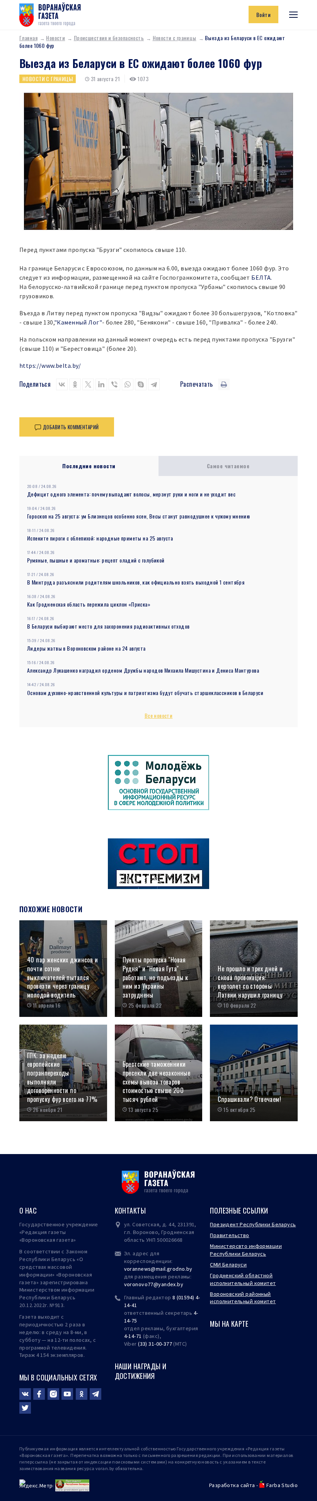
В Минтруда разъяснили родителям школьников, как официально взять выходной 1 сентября (135, 582)
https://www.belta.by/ (50, 365)
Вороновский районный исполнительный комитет (243, 1297)
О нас (28, 1210)
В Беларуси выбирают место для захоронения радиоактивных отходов (108, 626)
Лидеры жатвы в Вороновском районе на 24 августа (86, 648)
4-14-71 (133, 1336)
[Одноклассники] (75, 384)
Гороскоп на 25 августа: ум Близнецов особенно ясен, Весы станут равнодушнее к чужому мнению (138, 516)
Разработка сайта (232, 1485)
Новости (55, 38)
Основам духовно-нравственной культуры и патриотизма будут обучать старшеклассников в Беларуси (145, 692)
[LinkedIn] (101, 384)
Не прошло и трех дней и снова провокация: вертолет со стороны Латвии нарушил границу (250, 982)
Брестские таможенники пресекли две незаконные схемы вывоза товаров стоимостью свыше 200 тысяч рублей (157, 1082)
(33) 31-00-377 (155, 1343)
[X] (88, 384)
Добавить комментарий (71, 427)
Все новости (159, 715)
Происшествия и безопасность (109, 38)
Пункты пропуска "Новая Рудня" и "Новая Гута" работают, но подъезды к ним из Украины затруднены (155, 977)
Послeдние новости (88, 466)
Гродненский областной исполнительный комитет (243, 1279)
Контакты (130, 1210)
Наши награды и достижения (141, 1371)
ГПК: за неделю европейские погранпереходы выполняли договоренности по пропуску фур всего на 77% (62, 1077)
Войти (263, 14)
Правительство (229, 1235)
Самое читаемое (228, 466)
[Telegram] (154, 384)
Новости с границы (174, 38)
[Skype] (141, 384)
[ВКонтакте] (62, 384)
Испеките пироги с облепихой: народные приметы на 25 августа (100, 538)
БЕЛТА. (261, 277)
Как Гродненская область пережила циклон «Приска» (88, 604)
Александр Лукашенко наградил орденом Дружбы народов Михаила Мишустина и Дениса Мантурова (143, 670)
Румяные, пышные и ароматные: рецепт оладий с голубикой (96, 560)
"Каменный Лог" (78, 322)
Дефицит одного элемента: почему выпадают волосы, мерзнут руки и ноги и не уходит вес (131, 494)
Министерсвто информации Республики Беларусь (246, 1250)
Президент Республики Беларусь (253, 1224)
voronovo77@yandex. (150, 1284)
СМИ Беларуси (228, 1264)
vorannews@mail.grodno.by (158, 1268)
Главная (28, 38)
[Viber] (114, 384)
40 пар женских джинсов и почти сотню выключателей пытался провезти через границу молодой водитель (62, 977)
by (180, 1284)
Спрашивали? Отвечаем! (249, 1099)
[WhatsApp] (127, 384)
